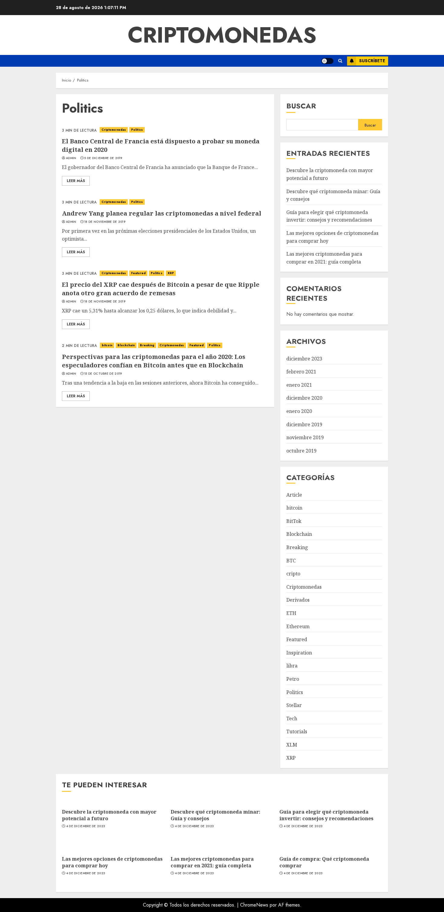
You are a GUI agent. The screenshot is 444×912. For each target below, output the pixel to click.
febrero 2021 (301, 371)
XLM (291, 744)
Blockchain (126, 345)
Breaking (147, 345)
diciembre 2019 (304, 424)
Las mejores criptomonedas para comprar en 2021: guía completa (212, 862)
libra (292, 665)
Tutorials (296, 731)
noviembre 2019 (305, 437)
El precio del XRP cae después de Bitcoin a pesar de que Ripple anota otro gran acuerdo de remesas (160, 288)
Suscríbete (372, 61)
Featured (138, 273)
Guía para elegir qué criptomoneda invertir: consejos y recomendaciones (329, 216)
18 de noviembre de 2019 (104, 222)
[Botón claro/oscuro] (327, 61)
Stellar (294, 705)
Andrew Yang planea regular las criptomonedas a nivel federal (161, 213)
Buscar (301, 106)
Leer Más (76, 181)
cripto (293, 573)
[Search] (340, 61)
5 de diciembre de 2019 (103, 158)
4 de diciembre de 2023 (85, 826)
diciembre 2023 (304, 358)
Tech (291, 718)
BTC (291, 560)
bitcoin (107, 345)
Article (294, 494)
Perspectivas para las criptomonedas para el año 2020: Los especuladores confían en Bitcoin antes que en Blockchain (153, 361)
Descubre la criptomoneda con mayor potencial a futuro (109, 815)
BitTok (293, 521)
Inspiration (299, 652)
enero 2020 (299, 411)
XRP (171, 273)
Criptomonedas (222, 35)
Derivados (298, 600)
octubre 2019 (301, 450)
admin (71, 158)
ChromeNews (254, 904)
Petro (292, 679)
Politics (137, 129)
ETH (291, 613)
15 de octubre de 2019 (103, 374)
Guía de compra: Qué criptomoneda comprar (324, 862)
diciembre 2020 (304, 398)
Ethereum (298, 626)
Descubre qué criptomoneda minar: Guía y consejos (215, 815)
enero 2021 (299, 385)
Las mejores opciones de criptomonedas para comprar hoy (112, 862)
